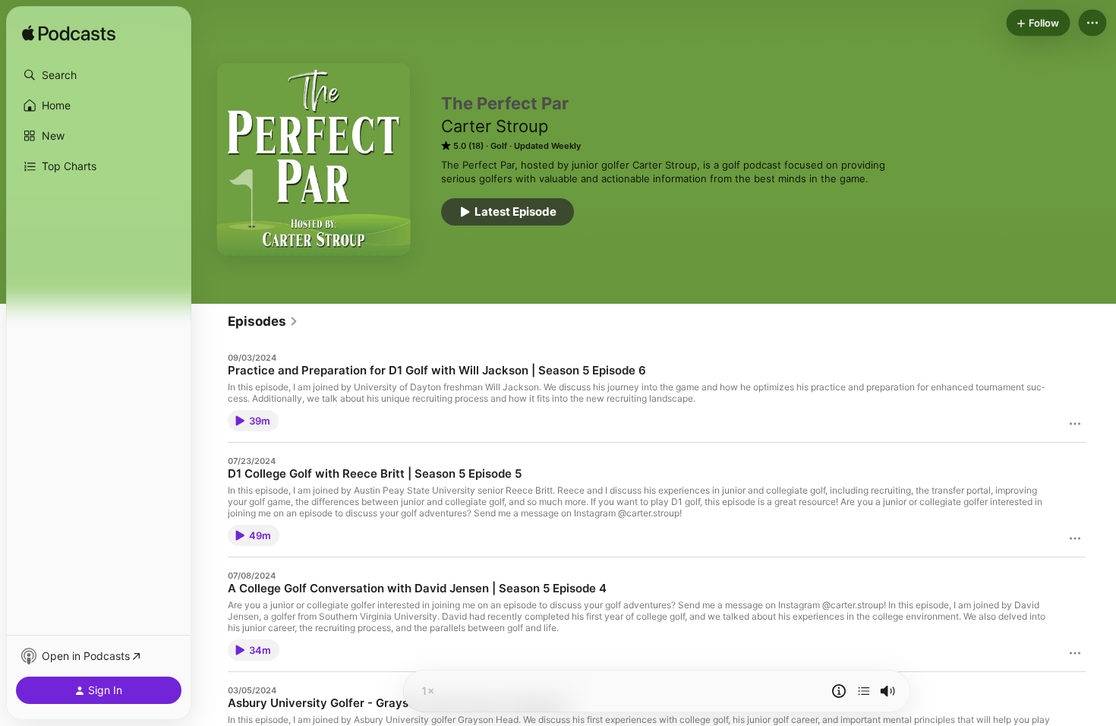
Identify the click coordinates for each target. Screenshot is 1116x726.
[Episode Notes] (839, 691)
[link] (263, 321)
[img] (68, 34)
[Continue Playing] (864, 691)
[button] (99, 75)
